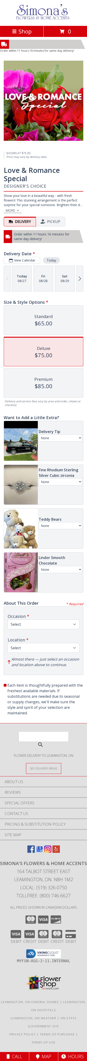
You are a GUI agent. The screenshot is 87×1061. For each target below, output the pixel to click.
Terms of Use (44, 1042)
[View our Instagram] (48, 851)
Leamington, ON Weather (33, 1018)
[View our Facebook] (31, 851)
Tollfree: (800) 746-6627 (43, 896)
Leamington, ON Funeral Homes (30, 1002)
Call (16, 1056)
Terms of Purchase (57, 1034)
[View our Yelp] (56, 851)
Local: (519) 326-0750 (43, 887)
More (10, 210)
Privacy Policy (22, 1034)
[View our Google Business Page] (39, 851)
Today (51, 260)
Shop (25, 31)
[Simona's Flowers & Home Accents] (43, 19)
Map (45, 1056)
